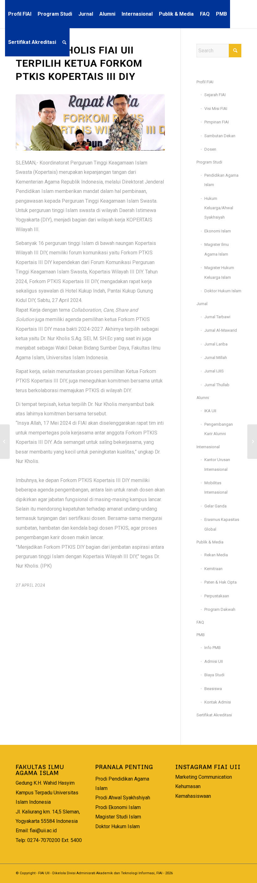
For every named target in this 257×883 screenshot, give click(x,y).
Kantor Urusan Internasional (217, 464)
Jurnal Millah (215, 357)
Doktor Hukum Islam (222, 290)
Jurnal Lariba (216, 344)
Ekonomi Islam (217, 231)
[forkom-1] (90, 122)
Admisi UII (213, 661)
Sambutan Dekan (219, 135)
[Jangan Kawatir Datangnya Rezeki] (5, 441)
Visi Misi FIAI (215, 108)
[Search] (64, 42)
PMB (201, 634)
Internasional (208, 446)
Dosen (210, 149)
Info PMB (212, 647)
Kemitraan (213, 568)
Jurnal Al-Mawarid (220, 330)
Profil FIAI (205, 82)
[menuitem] (19, 14)
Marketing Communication (203, 777)
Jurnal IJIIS (214, 371)
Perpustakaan (216, 596)
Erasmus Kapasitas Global (221, 524)
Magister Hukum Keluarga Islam (219, 272)
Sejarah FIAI (215, 94)
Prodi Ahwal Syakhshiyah (122, 798)
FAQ (200, 622)
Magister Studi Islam (118, 817)
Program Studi (209, 162)
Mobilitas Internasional (216, 487)
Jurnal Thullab (216, 384)
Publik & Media (210, 542)
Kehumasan (188, 786)
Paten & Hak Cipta (220, 582)
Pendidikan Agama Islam (221, 180)
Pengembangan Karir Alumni (218, 429)
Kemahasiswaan (193, 796)
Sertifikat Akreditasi (214, 715)
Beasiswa (213, 688)
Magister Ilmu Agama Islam (216, 249)
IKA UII (210, 410)
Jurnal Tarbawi (217, 316)
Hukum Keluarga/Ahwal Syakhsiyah (218, 208)
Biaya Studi (214, 675)
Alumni (203, 397)
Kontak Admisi (217, 702)
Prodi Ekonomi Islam (118, 807)
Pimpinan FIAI (216, 122)
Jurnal (202, 303)
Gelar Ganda (215, 506)
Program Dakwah (219, 609)
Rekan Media (216, 555)
